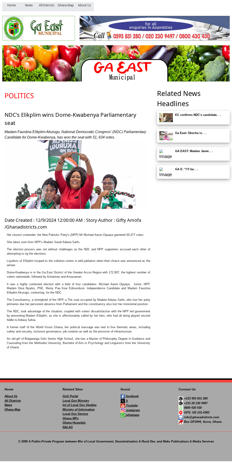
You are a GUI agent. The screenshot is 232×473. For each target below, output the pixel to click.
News (8, 405)
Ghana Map (12, 409)
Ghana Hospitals (74, 422)
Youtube (131, 405)
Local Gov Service (75, 414)
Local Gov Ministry (76, 400)
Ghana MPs (71, 418)
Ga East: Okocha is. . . (190, 133)
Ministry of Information (79, 409)
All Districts (13, 400)
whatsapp (132, 415)
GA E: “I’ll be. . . (186, 169)
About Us (11, 396)
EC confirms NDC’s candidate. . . (198, 115)
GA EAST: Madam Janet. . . (194, 151)
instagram (132, 410)
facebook (132, 396)
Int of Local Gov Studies (80, 405)
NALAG (68, 427)
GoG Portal (70, 396)
